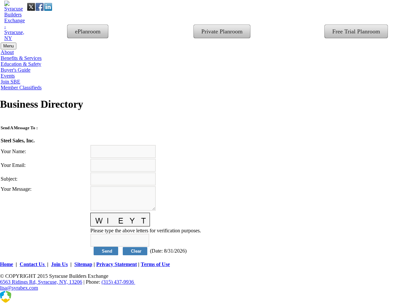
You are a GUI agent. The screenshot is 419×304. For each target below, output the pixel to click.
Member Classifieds (21, 87)
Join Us (59, 264)
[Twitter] (31, 7)
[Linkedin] (48, 7)
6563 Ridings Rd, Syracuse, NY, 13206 (41, 282)
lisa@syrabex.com (19, 288)
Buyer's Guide (15, 70)
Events (8, 76)
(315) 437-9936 (118, 282)
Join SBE (10, 81)
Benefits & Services (21, 58)
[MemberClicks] (32, 301)
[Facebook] (40, 7)
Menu (8, 46)
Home (6, 264)
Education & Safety (21, 64)
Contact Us (33, 264)
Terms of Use (155, 264)
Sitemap (83, 264)
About (7, 52)
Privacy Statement (116, 264)
